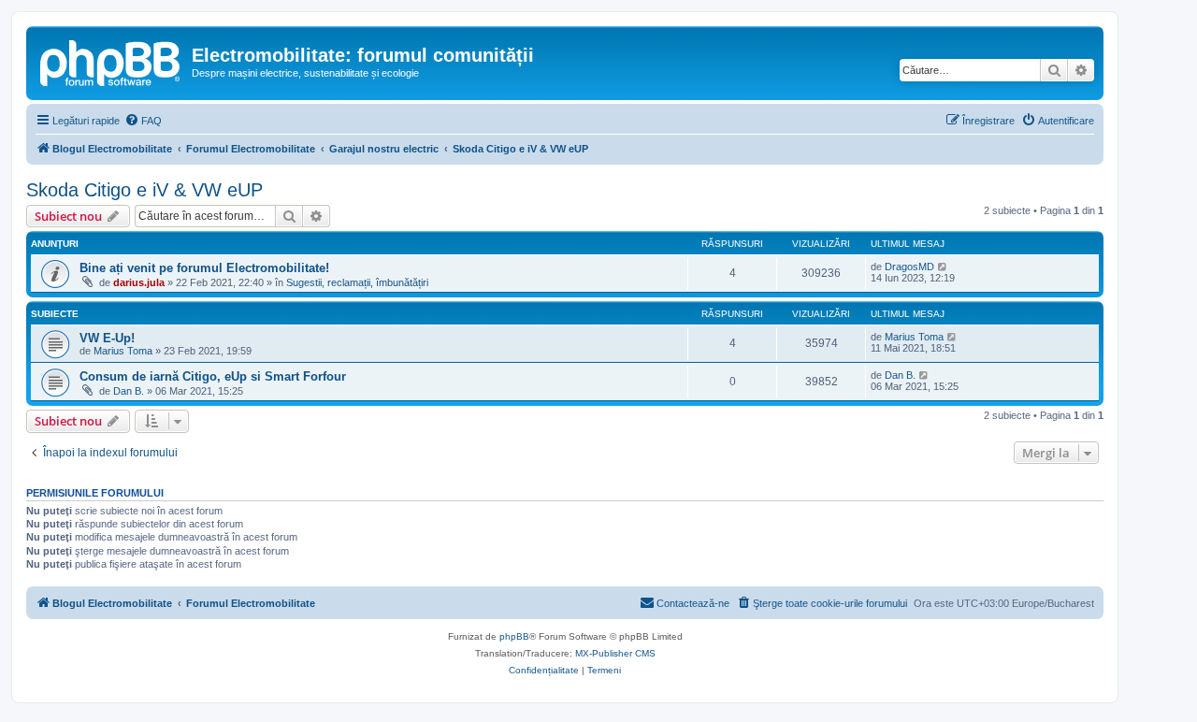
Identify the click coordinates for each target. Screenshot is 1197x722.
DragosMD (909, 266)
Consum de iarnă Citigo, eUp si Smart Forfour (212, 376)
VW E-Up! (107, 338)
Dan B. (128, 391)
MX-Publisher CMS (615, 653)
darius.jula (139, 282)
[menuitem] (143, 120)
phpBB (514, 636)
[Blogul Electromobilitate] (111, 61)
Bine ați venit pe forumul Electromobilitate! (204, 268)
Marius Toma (123, 350)
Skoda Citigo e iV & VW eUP (144, 190)
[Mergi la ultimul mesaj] (943, 266)
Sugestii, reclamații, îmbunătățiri (357, 282)
